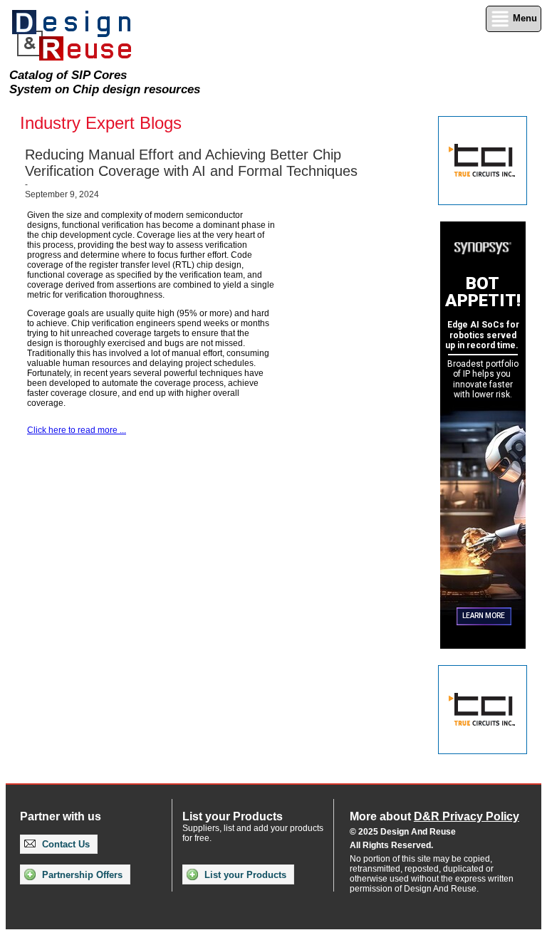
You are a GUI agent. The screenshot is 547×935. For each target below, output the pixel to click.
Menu (523, 18)
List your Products (244, 874)
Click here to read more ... (76, 430)
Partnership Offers (81, 874)
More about (434, 816)
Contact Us (64, 844)
